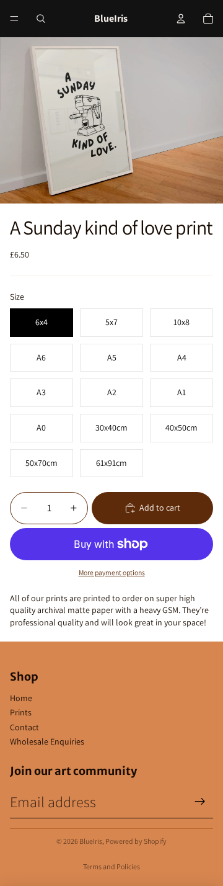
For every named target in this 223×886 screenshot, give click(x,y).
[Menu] (14, 18)
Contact (24, 727)
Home (21, 698)
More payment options (112, 572)
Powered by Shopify (136, 841)
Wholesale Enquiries (47, 741)
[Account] (181, 18)
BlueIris (90, 841)
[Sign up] (200, 802)
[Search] (41, 18)
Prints (21, 712)
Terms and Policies (111, 866)
